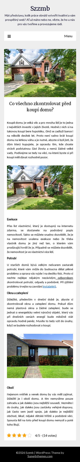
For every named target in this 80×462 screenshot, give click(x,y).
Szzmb (40, 8)
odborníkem (64, 278)
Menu (68, 36)
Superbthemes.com (40, 456)
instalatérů (49, 286)
